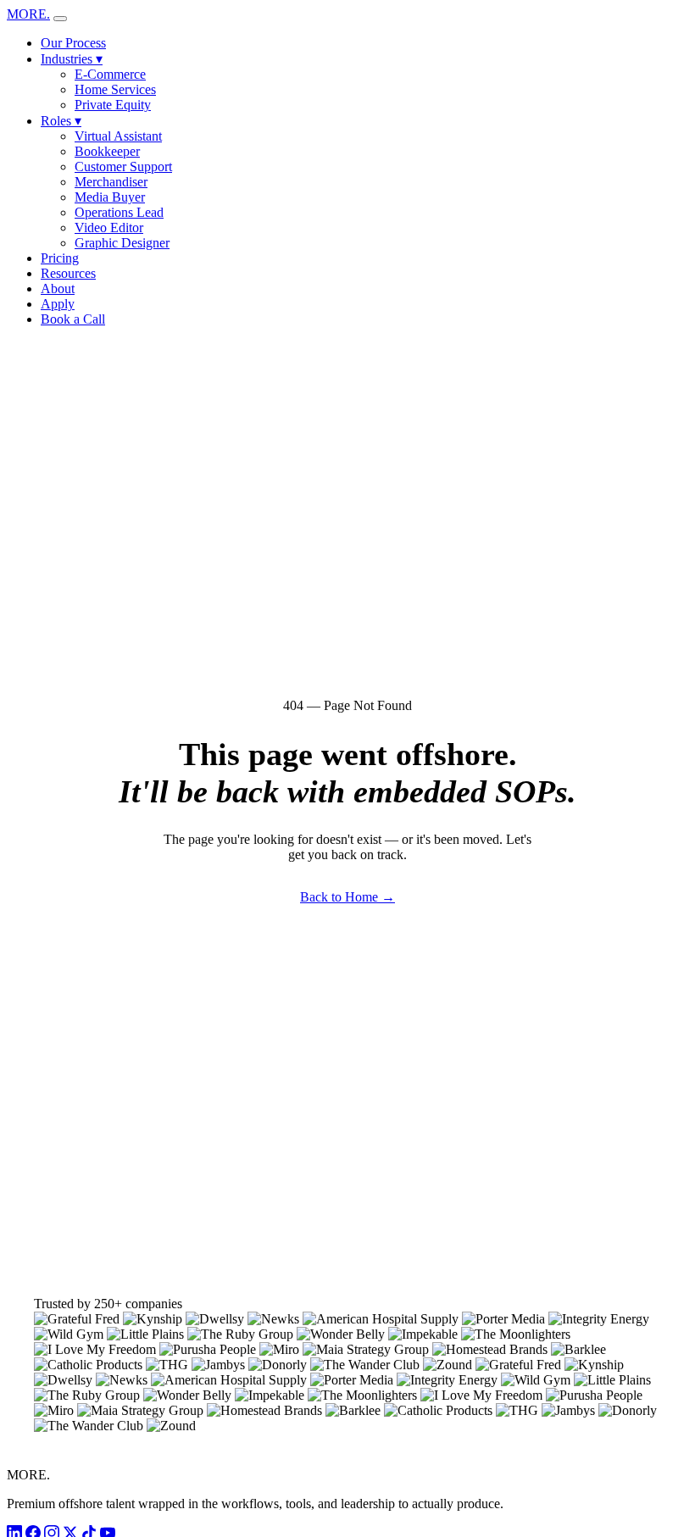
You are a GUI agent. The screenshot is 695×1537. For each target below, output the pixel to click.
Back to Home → (347, 897)
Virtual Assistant (118, 136)
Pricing (60, 258)
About (58, 288)
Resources (68, 273)
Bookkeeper (107, 151)
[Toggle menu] (60, 18)
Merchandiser (111, 182)
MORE (28, 14)
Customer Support (123, 166)
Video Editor (109, 227)
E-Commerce (110, 74)
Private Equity (113, 104)
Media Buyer (110, 197)
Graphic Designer (122, 243)
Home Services (115, 89)
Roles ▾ (61, 121)
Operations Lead (119, 212)
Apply (58, 304)
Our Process (73, 43)
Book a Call (73, 319)
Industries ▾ (72, 59)
